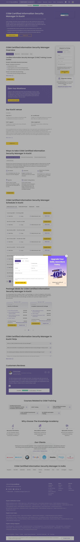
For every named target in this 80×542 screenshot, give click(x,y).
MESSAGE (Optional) (18, 273)
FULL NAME (17, 263)
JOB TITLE (33, 268)
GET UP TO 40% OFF (20, 282)
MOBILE (16, 268)
